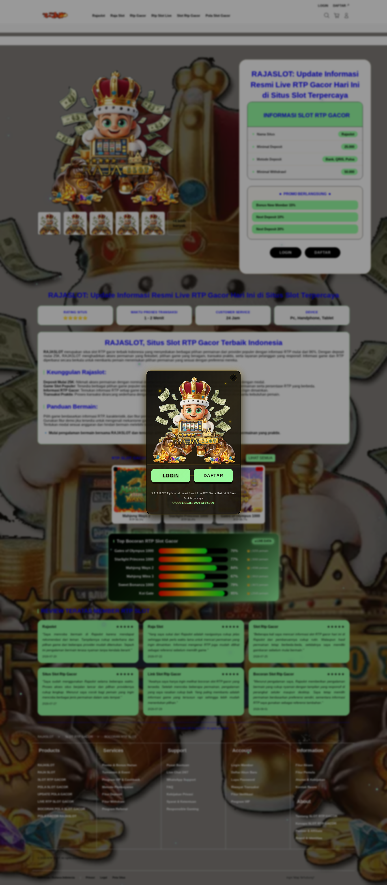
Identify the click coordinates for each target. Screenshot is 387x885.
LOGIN (171, 475)
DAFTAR (213, 475)
